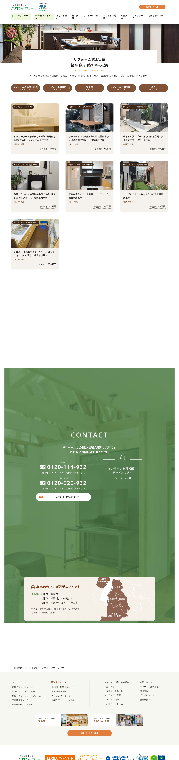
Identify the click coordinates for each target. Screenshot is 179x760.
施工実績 (75, 16)
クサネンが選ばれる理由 (117, 682)
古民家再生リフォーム (22, 704)
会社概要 (17, 668)
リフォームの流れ (90, 16)
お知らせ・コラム (155, 16)
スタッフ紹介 (138, 16)
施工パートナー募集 (89, 733)
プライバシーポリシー (53, 668)
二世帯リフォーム (20, 700)
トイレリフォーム (60, 691)
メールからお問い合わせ (64, 496)
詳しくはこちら (121, 478)
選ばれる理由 (61, 16)
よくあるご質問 (109, 16)
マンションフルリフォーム (24, 691)
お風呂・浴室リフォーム (63, 687)
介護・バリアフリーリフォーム (26, 696)
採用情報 (33, 668)
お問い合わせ (152, 7)
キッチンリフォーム (61, 696)
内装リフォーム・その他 (63, 700)
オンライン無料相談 (149, 686)
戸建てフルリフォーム (22, 687)
